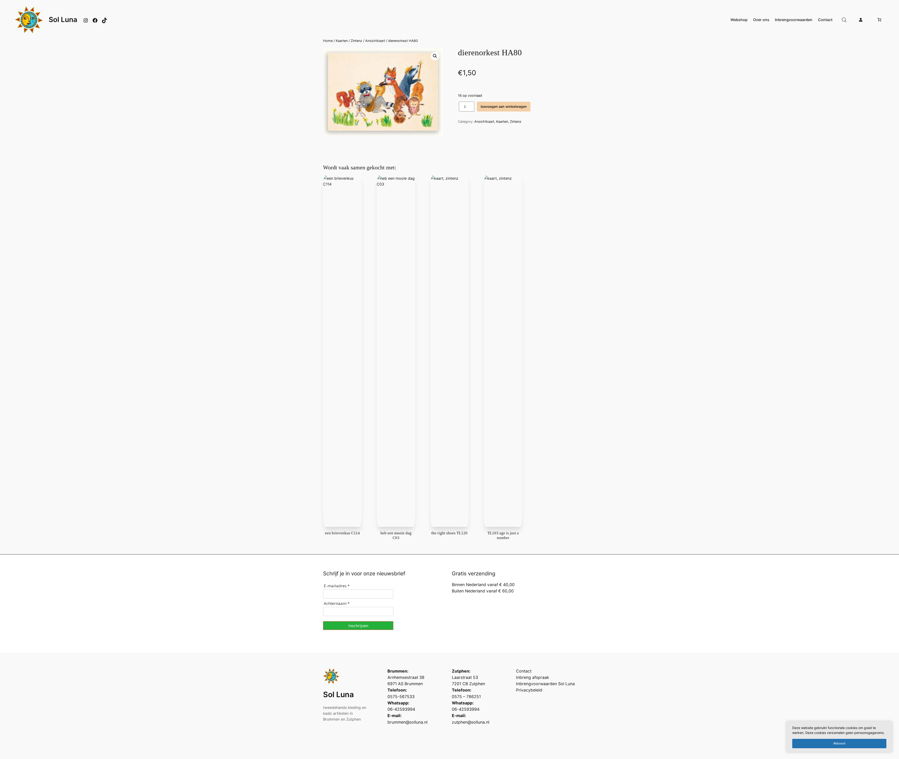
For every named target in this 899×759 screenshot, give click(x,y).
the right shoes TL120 (449, 533)
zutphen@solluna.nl (470, 722)
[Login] (860, 19)
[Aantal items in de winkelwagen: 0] (879, 19)
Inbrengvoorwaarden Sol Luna (545, 683)
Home (328, 41)
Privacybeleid (529, 690)
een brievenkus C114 (342, 533)
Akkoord (839, 743)
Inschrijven (358, 625)
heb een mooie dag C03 (396, 535)
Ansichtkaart (375, 41)
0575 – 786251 (466, 696)
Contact (523, 671)
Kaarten (342, 41)
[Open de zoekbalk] (844, 20)
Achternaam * (337, 603)
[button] (435, 56)
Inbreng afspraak (532, 677)
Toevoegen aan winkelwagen (504, 106)
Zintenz (356, 41)
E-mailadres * (337, 585)
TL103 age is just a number (503, 535)
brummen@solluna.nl (407, 722)
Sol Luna (63, 19)
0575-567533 (401, 696)
